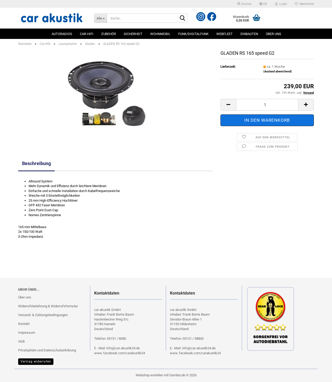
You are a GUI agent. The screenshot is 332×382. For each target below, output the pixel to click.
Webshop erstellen (149, 375)
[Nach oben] (14, 374)
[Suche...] (183, 18)
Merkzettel (306, 4)
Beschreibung (36, 163)
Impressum (26, 333)
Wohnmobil (160, 34)
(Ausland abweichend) (277, 71)
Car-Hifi (86, 34)
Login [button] (282, 4)
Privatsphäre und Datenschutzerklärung (47, 350)
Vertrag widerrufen (35, 361)
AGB (21, 341)
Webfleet (224, 34)
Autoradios (62, 34)
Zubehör (108, 34)
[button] (263, 4)
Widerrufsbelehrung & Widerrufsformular (48, 306)
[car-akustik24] (52, 18)
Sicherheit (133, 34)
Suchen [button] (246, 4)
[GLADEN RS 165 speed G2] (115, 95)
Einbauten (249, 34)
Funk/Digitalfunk (193, 34)
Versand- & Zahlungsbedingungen (43, 315)
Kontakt (24, 324)
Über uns (273, 34)
